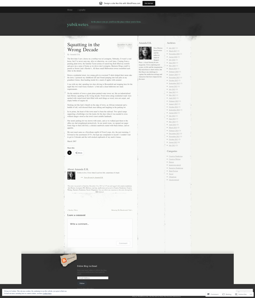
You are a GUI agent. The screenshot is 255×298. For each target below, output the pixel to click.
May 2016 (172, 65)
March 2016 (173, 68)
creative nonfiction (126, 186)
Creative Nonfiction (120, 188)
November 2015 (174, 77)
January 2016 (173, 74)
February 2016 (173, 71)
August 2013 (173, 142)
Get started (149, 3)
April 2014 (172, 124)
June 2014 (172, 119)
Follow (82, 283)
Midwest (88, 188)
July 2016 (172, 60)
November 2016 (174, 54)
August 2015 (173, 86)
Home (70, 9)
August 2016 (173, 57)
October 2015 (173, 80)
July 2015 (172, 89)
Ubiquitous (94, 190)
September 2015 (174, 83)
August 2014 (173, 113)
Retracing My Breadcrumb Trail (122, 210)
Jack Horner (71, 188)
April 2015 (172, 98)
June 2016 (172, 62)
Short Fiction (173, 171)
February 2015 (173, 101)
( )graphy (82, 9)
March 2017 (173, 51)
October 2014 (173, 107)
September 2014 (174, 110)
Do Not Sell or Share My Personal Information (165, 296)
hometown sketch (175, 165)
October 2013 (173, 139)
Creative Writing (174, 159)
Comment (123, 243)
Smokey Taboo (72, 210)
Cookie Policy (47, 293)
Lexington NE (80, 188)
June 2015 (172, 92)
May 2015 (172, 95)
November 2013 (174, 136)
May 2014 (172, 121)
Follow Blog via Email (87, 265)
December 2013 (174, 133)
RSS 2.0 (98, 192)
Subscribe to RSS (68, 260)
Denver (171, 162)
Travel (88, 190)
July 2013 (172, 145)
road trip (94, 188)
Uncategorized (174, 179)
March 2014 (173, 127)
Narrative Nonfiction (79, 190)
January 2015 (173, 104)
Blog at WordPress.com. (140, 296)
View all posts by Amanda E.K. (93, 177)
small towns (101, 188)
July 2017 (172, 48)
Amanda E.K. (75, 54)
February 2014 (173, 130)
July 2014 (172, 116)
